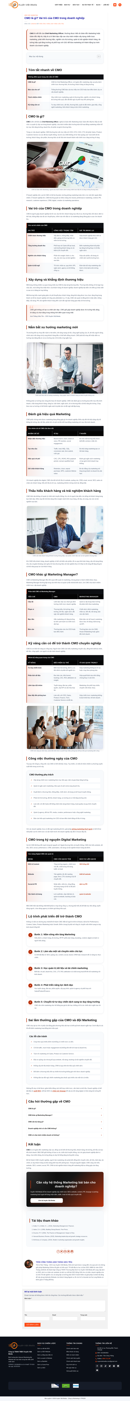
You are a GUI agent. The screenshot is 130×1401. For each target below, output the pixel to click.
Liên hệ (106, 5)
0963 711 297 (106, 1358)
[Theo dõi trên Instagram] (101, 1366)
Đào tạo (76, 5)
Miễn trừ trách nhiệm (72, 1355)
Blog (98, 5)
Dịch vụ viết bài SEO (43, 1348)
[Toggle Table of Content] (98, 56)
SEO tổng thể (84, 864)
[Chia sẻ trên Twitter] (61, 1251)
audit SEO (37, 1091)
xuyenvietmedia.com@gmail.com (107, 1361)
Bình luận (28, 1298)
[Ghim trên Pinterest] (68, 1251)
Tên (26, 1315)
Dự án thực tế (87, 5)
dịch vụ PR (83, 884)
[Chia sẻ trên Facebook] (58, 1251)
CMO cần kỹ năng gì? (36, 1122)
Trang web (83, 1315)
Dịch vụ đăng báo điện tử (45, 1355)
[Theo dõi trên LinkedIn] (118, 1366)
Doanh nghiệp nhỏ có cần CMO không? (42, 1128)
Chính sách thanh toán (73, 1361)
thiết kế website (85, 874)
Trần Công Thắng (108, 1355)
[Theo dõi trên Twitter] (109, 1366)
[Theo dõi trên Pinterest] (114, 1366)
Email (54, 1315)
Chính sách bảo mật (72, 1348)
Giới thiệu (59, 5)
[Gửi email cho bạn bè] (65, 1251)
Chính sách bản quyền (73, 1358)
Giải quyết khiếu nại (72, 1371)
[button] (114, 4)
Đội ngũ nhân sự (71, 1367)
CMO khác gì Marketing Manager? (40, 1115)
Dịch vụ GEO (41, 1367)
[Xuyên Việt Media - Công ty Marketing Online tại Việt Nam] (22, 4)
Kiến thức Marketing (31, 15)
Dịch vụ (67, 5)
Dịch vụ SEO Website (43, 1351)
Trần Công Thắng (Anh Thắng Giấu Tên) (51, 23)
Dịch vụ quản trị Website (44, 1358)
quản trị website (85, 894)
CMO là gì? (32, 1108)
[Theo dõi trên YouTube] (97, 1370)
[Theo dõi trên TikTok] (105, 1366)
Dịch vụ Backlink (42, 1361)
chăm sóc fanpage (59, 1091)
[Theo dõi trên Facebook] (97, 1366)
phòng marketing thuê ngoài (82, 829)
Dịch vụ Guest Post (43, 1364)
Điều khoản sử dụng (72, 1351)
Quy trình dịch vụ (71, 1364)
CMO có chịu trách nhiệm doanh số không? (44, 1135)
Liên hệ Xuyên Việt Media (46, 1200)
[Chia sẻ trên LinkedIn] (72, 1251)
